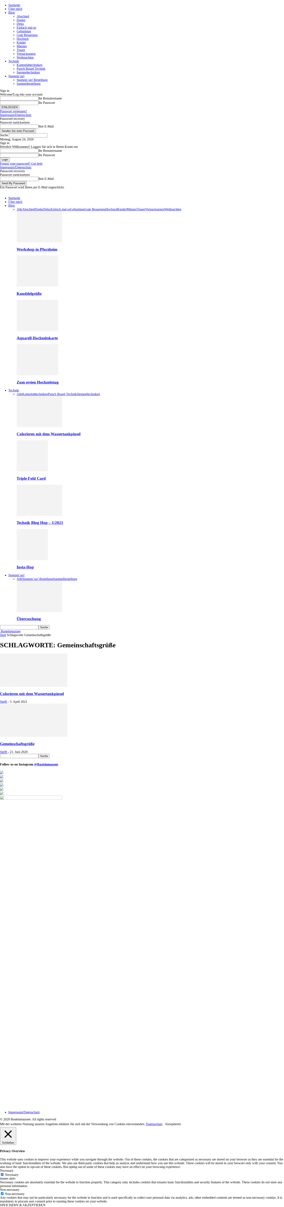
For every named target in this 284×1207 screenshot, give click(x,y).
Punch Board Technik (31, 68)
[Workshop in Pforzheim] (39, 241)
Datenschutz (154, 1124)
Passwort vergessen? (13, 111)
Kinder (21, 42)
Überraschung (29, 619)
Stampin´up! (16, 76)
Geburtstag (24, 31)
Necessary (12, 1174)
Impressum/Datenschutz (15, 115)
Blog (11, 12)
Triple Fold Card (31, 478)
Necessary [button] (7, 1170)
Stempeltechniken (28, 72)
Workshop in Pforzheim (37, 249)
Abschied (23, 16)
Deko (20, 24)
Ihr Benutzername (50, 98)
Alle (19, 209)
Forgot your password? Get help (21, 163)
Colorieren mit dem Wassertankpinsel (48, 434)
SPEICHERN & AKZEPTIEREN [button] (23, 1205)
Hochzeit (22, 38)
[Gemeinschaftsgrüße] (33, 735)
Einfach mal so (26, 27)
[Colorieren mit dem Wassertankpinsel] (39, 426)
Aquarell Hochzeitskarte (37, 338)
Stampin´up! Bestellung (32, 80)
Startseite (14, 5)
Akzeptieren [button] (173, 1124)
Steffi (3, 701)
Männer (22, 46)
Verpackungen (26, 53)
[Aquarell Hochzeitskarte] (37, 330)
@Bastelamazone (46, 764)
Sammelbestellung (29, 83)
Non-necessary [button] (10, 1189)
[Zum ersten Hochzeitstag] (37, 374)
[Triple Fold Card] (32, 470)
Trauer (21, 50)
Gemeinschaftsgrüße (17, 744)
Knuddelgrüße (29, 293)
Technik (13, 61)
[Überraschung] (39, 611)
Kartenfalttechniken (29, 65)
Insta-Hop (25, 567)
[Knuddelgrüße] (37, 285)
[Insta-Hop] (32, 559)
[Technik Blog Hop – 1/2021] (39, 514)
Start (3, 635)
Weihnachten (25, 57)
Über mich (15, 9)
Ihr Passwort (46, 102)
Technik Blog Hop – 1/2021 (40, 522)
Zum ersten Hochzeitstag (38, 382)
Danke (21, 20)
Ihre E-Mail (46, 126)
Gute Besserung (27, 35)
